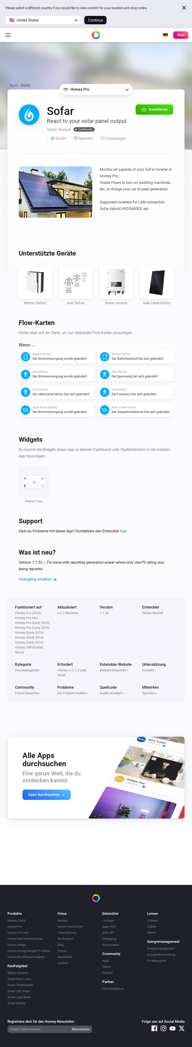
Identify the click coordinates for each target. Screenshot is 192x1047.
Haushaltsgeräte (27, 670)
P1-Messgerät (156, 960)
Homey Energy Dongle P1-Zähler (28, 951)
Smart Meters (16, 1003)
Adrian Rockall (152, 613)
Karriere (63, 920)
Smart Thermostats (20, 985)
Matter (151, 932)
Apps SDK (109, 926)
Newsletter (65, 957)
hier (123, 531)
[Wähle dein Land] (165, 35)
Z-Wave (152, 920)
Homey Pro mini (17, 932)
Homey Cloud (16, 920)
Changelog (109, 938)
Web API (108, 932)
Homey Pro (14, 926)
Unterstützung (67, 932)
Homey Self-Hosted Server (25, 938)
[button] (43, 20)
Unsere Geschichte (70, 926)
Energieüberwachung (161, 954)
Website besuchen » (114, 670)
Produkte (14, 914)
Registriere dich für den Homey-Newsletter (40, 1021)
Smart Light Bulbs (19, 997)
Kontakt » (149, 670)
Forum (106, 967)
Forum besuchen (27, 693)
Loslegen (108, 920)
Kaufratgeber (17, 966)
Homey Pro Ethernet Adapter (26, 957)
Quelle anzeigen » (112, 693)
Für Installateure (113, 988)
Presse (62, 951)
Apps (13, 85)
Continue (95, 20)
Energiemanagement (161, 948)
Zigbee (151, 926)
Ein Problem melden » (72, 693)
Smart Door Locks (19, 979)
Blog (60, 945)
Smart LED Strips (18, 991)
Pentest (107, 973)
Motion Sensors (17, 973)
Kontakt (63, 963)
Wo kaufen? (66, 938)
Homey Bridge (16, 945)
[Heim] (96, 35)
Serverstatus (110, 945)
